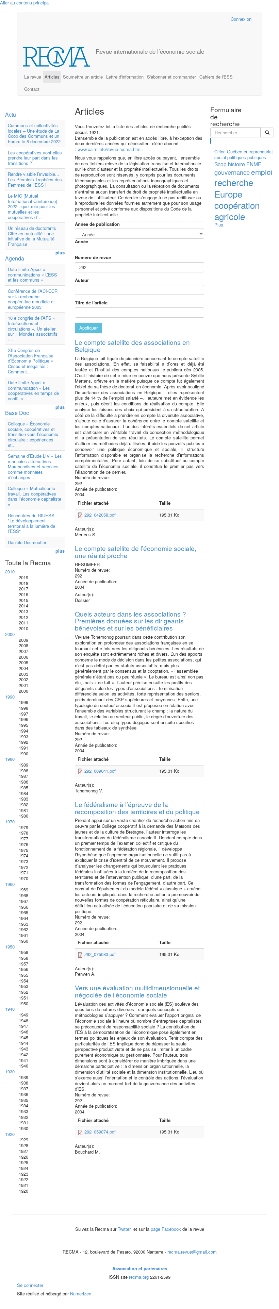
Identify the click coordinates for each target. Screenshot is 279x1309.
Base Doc (17, 413)
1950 (10, 946)
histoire (236, 164)
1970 (10, 821)
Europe (228, 193)
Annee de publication (97, 224)
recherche (233, 182)
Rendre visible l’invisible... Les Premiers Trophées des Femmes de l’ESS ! (35, 179)
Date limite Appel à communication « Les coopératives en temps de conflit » (33, 390)
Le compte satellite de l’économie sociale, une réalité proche (135, 551)
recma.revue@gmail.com (192, 1251)
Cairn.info (195, 19)
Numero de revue (93, 258)
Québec (234, 151)
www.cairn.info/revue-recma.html (110, 149)
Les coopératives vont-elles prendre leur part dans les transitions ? (35, 157)
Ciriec (220, 151)
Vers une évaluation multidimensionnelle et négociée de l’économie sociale (137, 991)
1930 (10, 1071)
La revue (32, 76)
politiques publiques (246, 157)
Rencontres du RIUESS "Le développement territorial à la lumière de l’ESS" (31, 523)
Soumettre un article (83, 76)
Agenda (14, 258)
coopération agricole (237, 210)
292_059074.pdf (100, 1131)
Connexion (241, 19)
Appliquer (88, 327)
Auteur (82, 280)
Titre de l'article (91, 303)
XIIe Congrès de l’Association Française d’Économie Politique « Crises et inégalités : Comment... (30, 360)
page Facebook (166, 1229)
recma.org (139, 1277)
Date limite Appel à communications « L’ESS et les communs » (32, 274)
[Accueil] (59, 56)
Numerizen (80, 1293)
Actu (10, 114)
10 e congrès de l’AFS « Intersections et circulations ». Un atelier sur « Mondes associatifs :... (33, 328)
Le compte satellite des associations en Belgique (132, 345)
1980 (10, 759)
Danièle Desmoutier (27, 542)
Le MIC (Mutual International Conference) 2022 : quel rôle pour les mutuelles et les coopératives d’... (32, 206)
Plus (218, 224)
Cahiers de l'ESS (216, 76)
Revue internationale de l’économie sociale (150, 51)
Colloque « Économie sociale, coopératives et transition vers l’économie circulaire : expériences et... (33, 434)
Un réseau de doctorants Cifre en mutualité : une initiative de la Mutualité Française (32, 236)
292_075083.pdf (100, 954)
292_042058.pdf (100, 514)
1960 (10, 884)
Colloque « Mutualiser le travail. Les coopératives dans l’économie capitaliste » (34, 496)
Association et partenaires (139, 1268)
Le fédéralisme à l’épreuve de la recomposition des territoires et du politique (137, 808)
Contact (31, 89)
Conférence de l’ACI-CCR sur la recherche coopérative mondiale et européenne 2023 (33, 299)
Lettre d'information (125, 76)
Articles (52, 76)
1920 (10, 1134)
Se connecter (30, 1285)
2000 (10, 634)
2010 (10, 571)
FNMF (253, 164)
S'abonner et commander (171, 76)
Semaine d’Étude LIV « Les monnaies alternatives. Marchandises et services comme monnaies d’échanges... (35, 466)
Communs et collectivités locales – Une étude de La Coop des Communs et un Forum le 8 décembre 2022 (34, 133)
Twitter (125, 1229)
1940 (10, 1009)
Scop (220, 164)
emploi (262, 172)
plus (60, 253)
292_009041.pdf (100, 771)
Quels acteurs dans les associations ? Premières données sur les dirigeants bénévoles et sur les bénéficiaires (130, 621)
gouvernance (232, 172)
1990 (10, 696)
